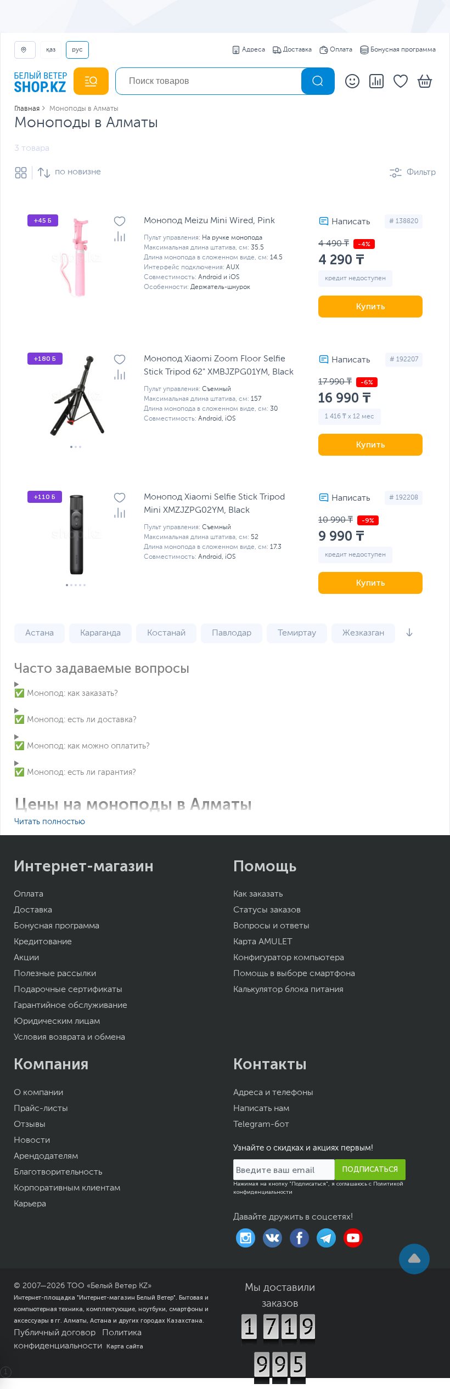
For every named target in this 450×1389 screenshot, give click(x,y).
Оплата (341, 50)
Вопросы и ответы (271, 926)
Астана (39, 633)
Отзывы (30, 1124)
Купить (370, 306)
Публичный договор (54, 1333)
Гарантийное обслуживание (70, 1005)
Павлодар (231, 633)
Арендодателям (46, 1156)
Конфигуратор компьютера (288, 958)
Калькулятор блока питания (288, 989)
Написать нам (261, 1108)
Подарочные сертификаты (68, 989)
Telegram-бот (261, 1124)
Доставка (297, 50)
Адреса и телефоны (273, 1092)
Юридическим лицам (57, 1021)
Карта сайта (124, 1346)
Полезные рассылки (55, 974)
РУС (77, 50)
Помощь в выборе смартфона (294, 974)
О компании (38, 1092)
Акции (26, 958)
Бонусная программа (403, 50)
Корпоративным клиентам (67, 1188)
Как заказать (258, 894)
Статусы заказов (267, 910)
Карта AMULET (262, 942)
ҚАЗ (50, 50)
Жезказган (363, 633)
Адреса (253, 50)
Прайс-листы (41, 1108)
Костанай (166, 633)
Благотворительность (58, 1172)
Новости (32, 1140)
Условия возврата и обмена (69, 1037)
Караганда (100, 633)
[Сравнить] (119, 236)
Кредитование (43, 942)
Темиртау (297, 633)
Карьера (30, 1204)
